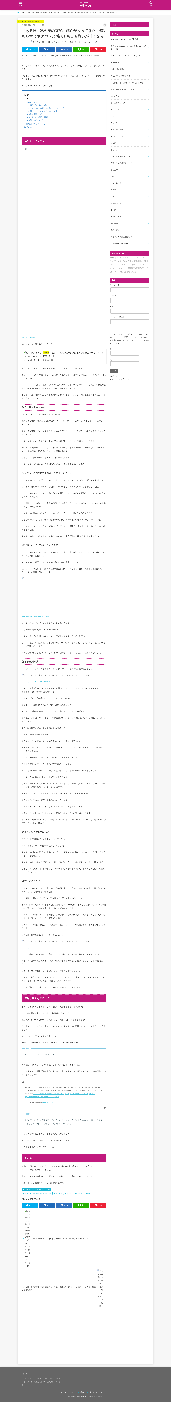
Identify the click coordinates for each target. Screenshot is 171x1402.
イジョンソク (122, 268)
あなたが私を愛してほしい (40, 117)
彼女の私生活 (116, 183)
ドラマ (113, 116)
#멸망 (67, 1094)
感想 (88, 1193)
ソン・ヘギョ (120, 265)
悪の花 (113, 190)
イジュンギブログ (118, 103)
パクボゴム (143, 258)
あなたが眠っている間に (120, 76)
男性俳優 (114, 223)
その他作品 (115, 96)
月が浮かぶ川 (116, 203)
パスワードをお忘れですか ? (121, 379)
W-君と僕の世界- (117, 69)
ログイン (113, 376)
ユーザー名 (114, 285)
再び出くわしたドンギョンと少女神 (43, 111)
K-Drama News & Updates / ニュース (126, 56)
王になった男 (116, 217)
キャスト (126, 258)
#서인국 (92, 1094)
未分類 (113, 210)
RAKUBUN (115, 62)
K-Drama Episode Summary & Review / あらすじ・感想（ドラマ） (128, 47)
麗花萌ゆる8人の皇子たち (121, 243)
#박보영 (85, 1094)
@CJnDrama (30, 1097)
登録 (114, 371)
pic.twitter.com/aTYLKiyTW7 (47, 1097)
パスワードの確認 (117, 317)
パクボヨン (79, 1193)
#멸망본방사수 (76, 1094)
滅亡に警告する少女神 (38, 105)
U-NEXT (140, 268)
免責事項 (82, 1392)
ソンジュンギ (116, 261)
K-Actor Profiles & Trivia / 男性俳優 (125, 39)
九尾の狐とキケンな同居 (120, 156)
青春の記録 (115, 230)
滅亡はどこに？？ (37, 120)
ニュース (114, 123)
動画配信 (132, 268)
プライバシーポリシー (68, 1392)
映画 (112, 197)
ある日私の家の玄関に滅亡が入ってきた (31, 21)
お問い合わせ (93, 1392)
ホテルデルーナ (117, 130)
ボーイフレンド (117, 136)
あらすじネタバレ (33, 102)
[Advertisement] (64, 1334)
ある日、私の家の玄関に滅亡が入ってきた (38, 1193)
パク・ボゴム (118, 272)
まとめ (29, 127)
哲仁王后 (114, 170)
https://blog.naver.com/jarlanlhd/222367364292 (36, 616)
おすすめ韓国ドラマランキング (123, 89)
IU (141, 261)
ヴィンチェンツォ (118, 150)
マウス (113, 143)
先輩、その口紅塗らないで (121, 163)
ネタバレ (69, 1193)
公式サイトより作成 (28, 337)
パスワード (114, 306)
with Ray (84, 1396)
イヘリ (139, 265)
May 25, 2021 (47, 1103)
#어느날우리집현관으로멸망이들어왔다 (48, 1094)
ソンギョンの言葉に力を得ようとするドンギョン (48, 108)
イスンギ (126, 261)
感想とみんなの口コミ (35, 124)
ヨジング (134, 258)
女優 (112, 177)
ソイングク (59, 1193)
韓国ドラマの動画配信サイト (122, 237)
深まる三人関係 (36, 114)
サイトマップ (105, 1392)
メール (113, 295)
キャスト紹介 (116, 109)
